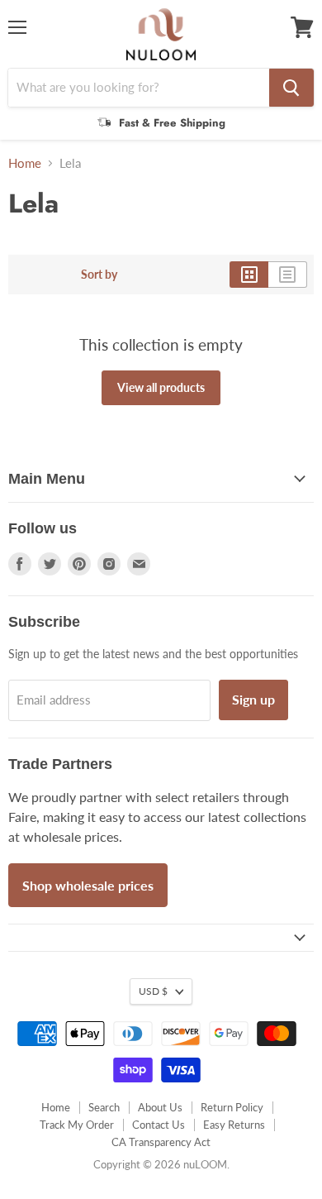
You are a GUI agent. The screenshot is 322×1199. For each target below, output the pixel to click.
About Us (160, 1107)
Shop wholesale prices (88, 885)
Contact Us (158, 1124)
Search (104, 1107)
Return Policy (232, 1107)
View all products (161, 387)
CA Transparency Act (161, 1142)
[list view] (287, 274)
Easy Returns (234, 1124)
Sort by (99, 274)
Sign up (253, 699)
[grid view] (249, 274)
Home (24, 163)
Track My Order (77, 1124)
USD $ (153, 991)
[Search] (291, 88)
